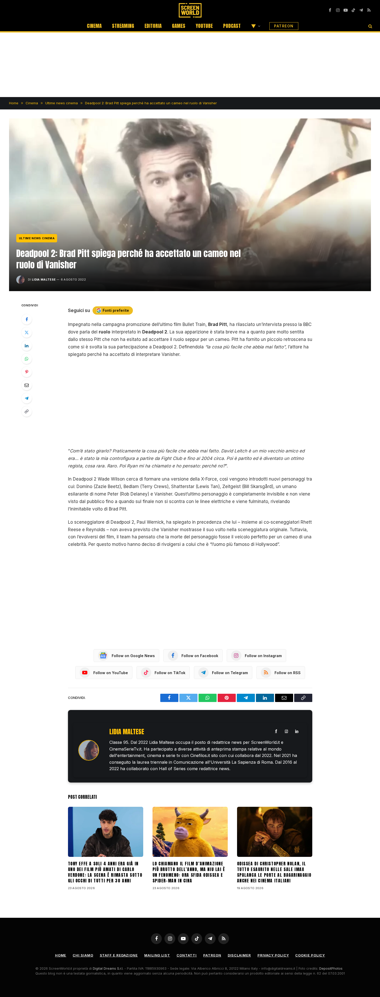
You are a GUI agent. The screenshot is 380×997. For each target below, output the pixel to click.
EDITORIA (153, 25)
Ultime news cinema (37, 238)
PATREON (284, 26)
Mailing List (157, 955)
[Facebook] (26, 319)
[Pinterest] (26, 372)
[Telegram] (26, 398)
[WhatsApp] (26, 359)
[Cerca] (369, 26)
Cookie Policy (310, 955)
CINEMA (94, 25)
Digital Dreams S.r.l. (108, 968)
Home (60, 955)
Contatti (187, 955)
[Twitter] (26, 332)
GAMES (178, 25)
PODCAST (232, 25)
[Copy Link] (26, 411)
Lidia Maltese (44, 279)
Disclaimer (239, 955)
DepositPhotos (331, 968)
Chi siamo (83, 955)
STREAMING (123, 25)
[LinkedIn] (26, 345)
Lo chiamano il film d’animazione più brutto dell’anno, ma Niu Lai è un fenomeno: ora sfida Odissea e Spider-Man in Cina (189, 872)
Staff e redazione (119, 955)
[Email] (26, 385)
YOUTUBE (204, 25)
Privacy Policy (273, 955)
